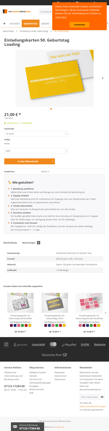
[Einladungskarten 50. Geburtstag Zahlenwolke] (20, 303)
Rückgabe (34, 386)
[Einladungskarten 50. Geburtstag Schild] (54, 303)
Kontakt (33, 376)
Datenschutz (60, 376)
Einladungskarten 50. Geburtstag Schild (55, 317)
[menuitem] (4, 23)
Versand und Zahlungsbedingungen (40, 381)
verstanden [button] (79, 24)
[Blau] (15, 326)
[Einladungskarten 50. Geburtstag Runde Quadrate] (89, 303)
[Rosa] (19, 326)
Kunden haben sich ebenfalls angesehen (23, 286)
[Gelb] (29, 326)
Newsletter (59, 372)
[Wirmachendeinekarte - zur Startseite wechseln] (16, 12)
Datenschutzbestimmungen (93, 406)
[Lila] (11, 326)
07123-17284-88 (14, 386)
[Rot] (26, 326)
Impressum (59, 379)
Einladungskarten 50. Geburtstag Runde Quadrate (89, 317)
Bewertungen (30, 242)
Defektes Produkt (37, 372)
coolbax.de (60, 427)
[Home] (4, 23)
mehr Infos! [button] (60, 17)
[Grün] (22, 326)
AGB (31, 392)
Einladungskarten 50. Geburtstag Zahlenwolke (20, 317)
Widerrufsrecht (36, 389)
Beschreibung (10, 242)
